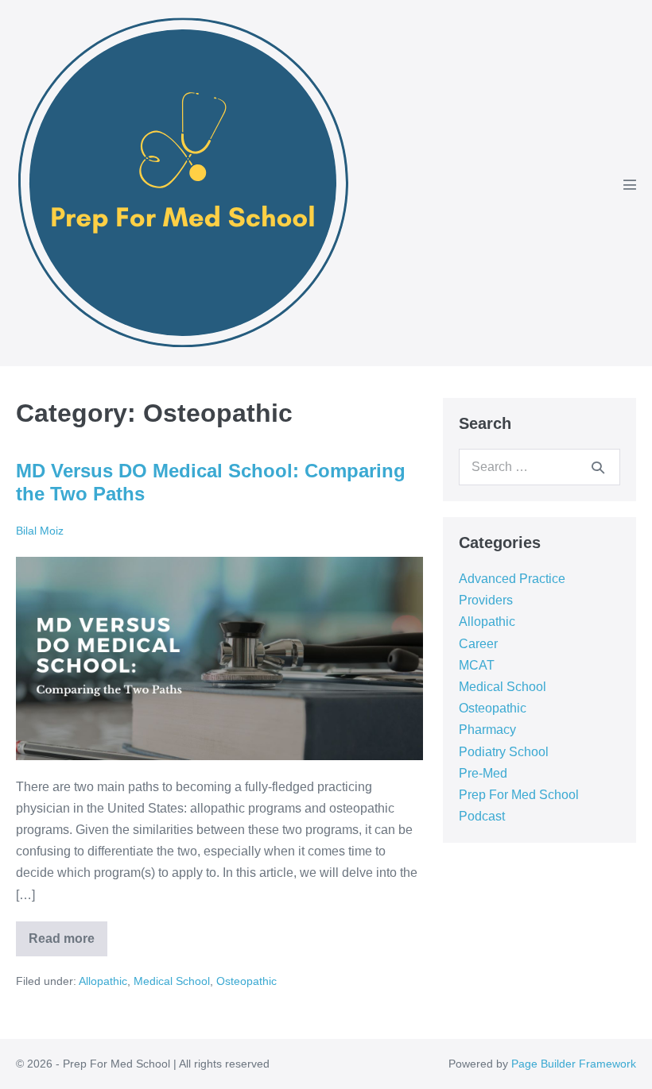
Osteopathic (246, 981)
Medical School (172, 981)
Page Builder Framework (573, 1063)
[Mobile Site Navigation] (629, 184)
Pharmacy (487, 729)
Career (478, 644)
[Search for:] (539, 466)
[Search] (598, 467)
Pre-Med (483, 773)
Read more (68, 933)
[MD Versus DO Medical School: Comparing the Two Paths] (219, 658)
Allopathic (103, 981)
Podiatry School (504, 752)
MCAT (477, 665)
